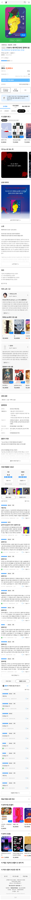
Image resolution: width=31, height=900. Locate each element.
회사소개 (14, 889)
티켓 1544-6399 (21, 880)
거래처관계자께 (20, 889)
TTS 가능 (13, 415)
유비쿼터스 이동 (7, 379)
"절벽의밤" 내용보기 (15, 665)
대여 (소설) (13, 399)
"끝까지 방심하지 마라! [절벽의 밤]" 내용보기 (15, 528)
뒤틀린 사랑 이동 (18, 818)
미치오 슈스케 (4, 53)
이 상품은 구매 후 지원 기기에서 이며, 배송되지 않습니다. (17, 98)
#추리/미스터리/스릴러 (14, 120)
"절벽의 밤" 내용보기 (15, 545)
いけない (6, 58)
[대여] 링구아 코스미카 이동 (6, 847)
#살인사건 (4, 120)
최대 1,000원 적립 (23, 84)
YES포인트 (4, 74)
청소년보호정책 (22, 888)
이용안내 (3, 411)
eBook (3, 399)
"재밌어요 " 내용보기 (15, 511)
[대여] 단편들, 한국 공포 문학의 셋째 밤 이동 (18, 847)
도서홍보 (14, 891)
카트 (29, 2)
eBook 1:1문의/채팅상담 (14, 883)
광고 (18, 891)
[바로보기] (19, 491)
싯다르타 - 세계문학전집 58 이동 (6, 818)
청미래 (2, 55)
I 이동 (7, 330)
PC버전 (9, 889)
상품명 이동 (6, 134)
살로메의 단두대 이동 (19, 379)
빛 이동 (19, 330)
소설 (8, 399)
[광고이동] (25, 2)
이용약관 (7, 888)
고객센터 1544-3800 (11, 880)
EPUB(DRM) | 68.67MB (16, 426)
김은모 (12, 53)
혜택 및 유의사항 (8, 484)
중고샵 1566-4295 (16, 881)
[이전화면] (2, 2)
